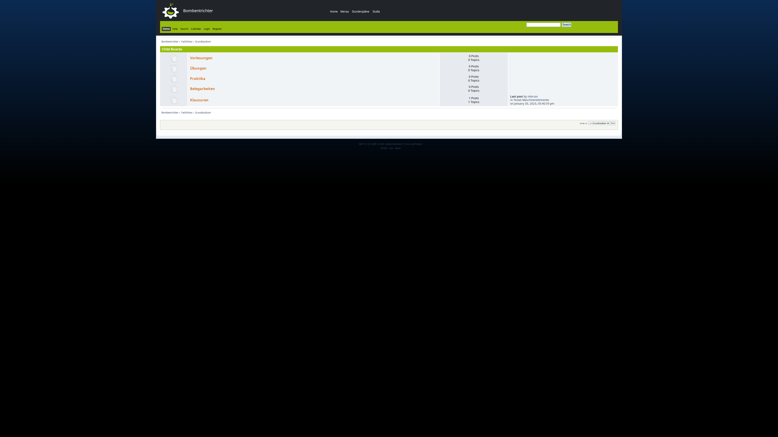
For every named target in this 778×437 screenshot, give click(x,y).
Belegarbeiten (202, 88)
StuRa (376, 11)
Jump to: (584, 123)
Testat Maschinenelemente (531, 100)
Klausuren (199, 100)
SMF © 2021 (378, 144)
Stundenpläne (360, 11)
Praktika (197, 78)
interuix (533, 96)
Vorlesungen (201, 57)
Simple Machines (393, 144)
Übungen (198, 68)
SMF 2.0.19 (364, 144)
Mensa (344, 11)
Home (334, 11)
